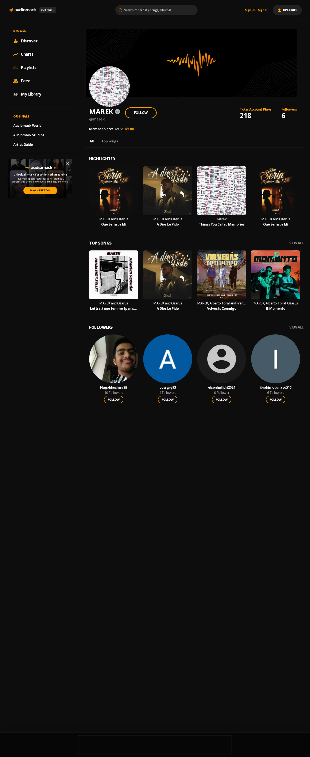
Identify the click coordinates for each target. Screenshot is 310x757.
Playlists (28, 67)
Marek (222, 219)
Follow (141, 112)
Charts (27, 54)
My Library (31, 94)
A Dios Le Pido (168, 224)
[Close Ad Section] (68, 163)
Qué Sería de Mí (113, 224)
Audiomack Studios (28, 135)
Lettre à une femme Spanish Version (113, 308)
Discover (29, 41)
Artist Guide (23, 144)
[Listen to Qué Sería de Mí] (113, 190)
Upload (290, 10)
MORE (130, 129)
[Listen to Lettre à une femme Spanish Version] (113, 274)
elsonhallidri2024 (221, 387)
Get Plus (48, 10)
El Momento (275, 308)
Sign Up (250, 10)
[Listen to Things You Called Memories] (221, 190)
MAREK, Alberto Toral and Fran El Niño (221, 303)
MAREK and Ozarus (113, 219)
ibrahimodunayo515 (276, 387)
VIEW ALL (296, 243)
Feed (25, 81)
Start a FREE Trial (40, 190)
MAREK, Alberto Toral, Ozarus (275, 303)
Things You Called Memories (221, 224)
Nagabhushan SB (113, 387)
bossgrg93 (167, 387)
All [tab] (92, 141)
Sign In (262, 10)
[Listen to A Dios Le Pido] (167, 190)
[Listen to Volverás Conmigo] (221, 274)
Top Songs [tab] (109, 141)
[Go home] (22, 10)
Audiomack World (27, 125)
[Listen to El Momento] (275, 274)
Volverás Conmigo (221, 308)
